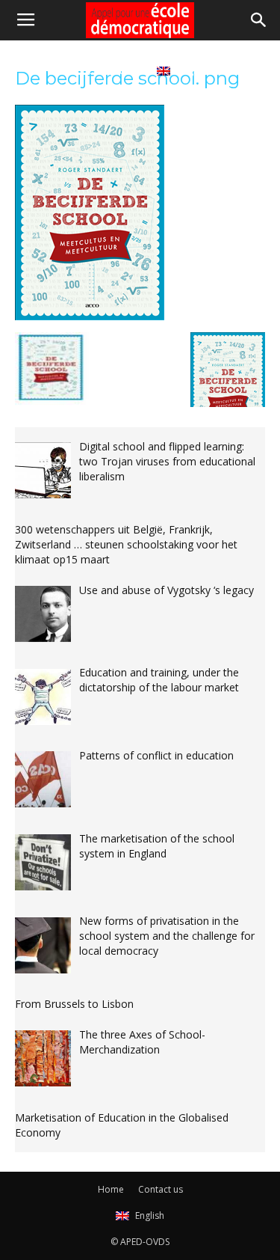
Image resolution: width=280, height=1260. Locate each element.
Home (53, 70)
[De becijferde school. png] (89, 316)
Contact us (112, 70)
